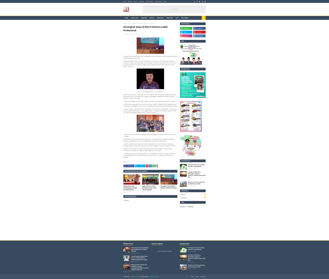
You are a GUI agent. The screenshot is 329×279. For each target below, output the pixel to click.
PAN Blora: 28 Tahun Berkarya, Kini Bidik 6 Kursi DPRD (196, 183)
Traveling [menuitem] (144, 18)
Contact (135, 1)
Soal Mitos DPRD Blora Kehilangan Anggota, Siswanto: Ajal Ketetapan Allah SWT (197, 174)
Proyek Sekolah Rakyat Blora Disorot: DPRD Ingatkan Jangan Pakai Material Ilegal (139, 257)
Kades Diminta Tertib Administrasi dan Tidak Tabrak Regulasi (149, 187)
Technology (193, 197)
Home (124, 1)
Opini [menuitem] (177, 18)
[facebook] (197, 1)
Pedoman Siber (149, 1)
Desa (129, 23)
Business (193, 194)
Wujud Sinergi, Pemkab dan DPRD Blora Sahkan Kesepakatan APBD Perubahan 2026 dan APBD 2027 (140, 267)
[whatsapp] (194, 1)
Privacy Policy (158, 1)
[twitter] (200, 1)
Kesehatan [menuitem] (160, 18)
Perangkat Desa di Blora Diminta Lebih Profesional (168, 187)
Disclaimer (141, 1)
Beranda (125, 23)
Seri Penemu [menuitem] (184, 18)
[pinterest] (205, 1)
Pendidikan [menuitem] (169, 18)
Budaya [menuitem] (152, 18)
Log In (164, 1)
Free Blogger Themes (153, 276)
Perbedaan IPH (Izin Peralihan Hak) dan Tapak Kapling (196, 165)
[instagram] (202, 1)
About (197, 276)
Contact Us (203, 276)
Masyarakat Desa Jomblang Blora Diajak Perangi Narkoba (130, 187)
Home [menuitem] (126, 18)
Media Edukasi (128, 34)
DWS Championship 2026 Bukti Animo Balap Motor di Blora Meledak (140, 249)
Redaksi (130, 1)
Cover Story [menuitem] (134, 18)
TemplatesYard (136, 276)
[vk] (199, 35)
